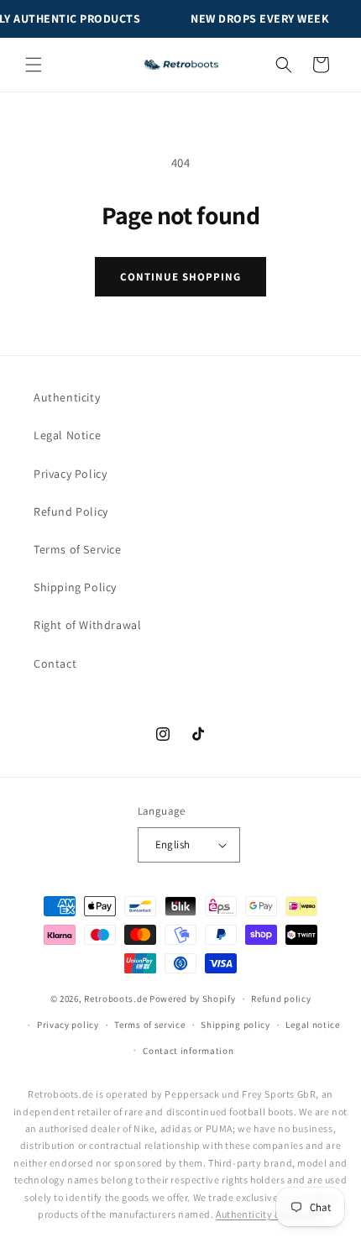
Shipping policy (235, 1025)
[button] (33, 64)
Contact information (188, 1051)
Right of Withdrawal (87, 624)
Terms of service (149, 1025)
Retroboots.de (115, 998)
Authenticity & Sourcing (269, 1214)
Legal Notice (67, 435)
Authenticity (67, 397)
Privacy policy (68, 1025)
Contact (55, 663)
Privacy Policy (70, 473)
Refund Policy (71, 511)
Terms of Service (78, 549)
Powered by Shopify (192, 998)
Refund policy (281, 998)
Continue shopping (181, 277)
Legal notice (312, 1025)
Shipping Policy (75, 587)
